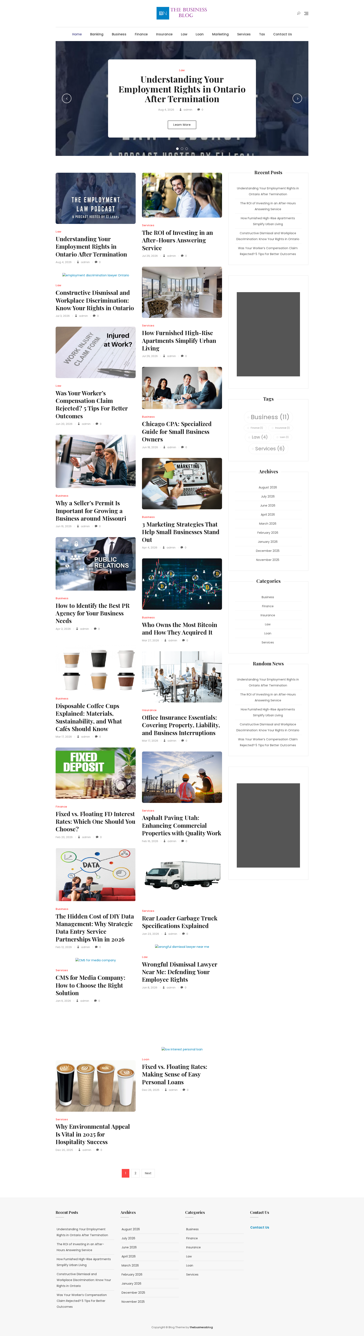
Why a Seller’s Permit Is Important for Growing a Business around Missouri (91, 510)
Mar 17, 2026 (64, 737)
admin (187, 110)
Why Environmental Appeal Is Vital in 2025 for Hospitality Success (93, 1134)
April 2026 (268, 514)
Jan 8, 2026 (149, 988)
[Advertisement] (269, 334)
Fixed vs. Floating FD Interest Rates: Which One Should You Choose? (95, 821)
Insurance (164, 34)
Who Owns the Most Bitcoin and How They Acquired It (179, 628)
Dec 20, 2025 (64, 1150)
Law (184, 34)
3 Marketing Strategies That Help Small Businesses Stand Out (180, 531)
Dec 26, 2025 (150, 1090)
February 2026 (267, 533)
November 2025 (267, 560)
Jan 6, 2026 (63, 1001)
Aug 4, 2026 (166, 110)
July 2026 (268, 496)
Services (244, 34)
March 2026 (267, 524)
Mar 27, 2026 (150, 640)
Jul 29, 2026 (150, 256)
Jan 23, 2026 (150, 934)
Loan (200, 34)
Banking (96, 34)
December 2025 (268, 551)
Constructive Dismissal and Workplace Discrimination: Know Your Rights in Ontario (95, 300)
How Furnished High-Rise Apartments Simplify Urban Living (179, 340)
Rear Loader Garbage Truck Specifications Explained (179, 921)
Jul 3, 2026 (63, 316)
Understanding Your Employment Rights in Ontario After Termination (182, 88)
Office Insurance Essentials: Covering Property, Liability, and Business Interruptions (181, 725)
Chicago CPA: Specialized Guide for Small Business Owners (177, 431)
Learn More (182, 125)
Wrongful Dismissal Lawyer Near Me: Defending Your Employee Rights (179, 971)
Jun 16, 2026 (64, 526)
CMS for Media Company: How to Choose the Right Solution (90, 985)
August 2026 (268, 487)
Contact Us (282, 34)
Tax (262, 34)
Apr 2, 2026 (63, 629)
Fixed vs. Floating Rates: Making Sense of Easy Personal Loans (174, 1074)
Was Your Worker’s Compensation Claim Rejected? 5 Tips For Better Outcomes (92, 404)
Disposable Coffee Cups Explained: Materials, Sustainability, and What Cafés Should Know (89, 717)
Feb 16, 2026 (150, 841)
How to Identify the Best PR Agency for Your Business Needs (93, 613)
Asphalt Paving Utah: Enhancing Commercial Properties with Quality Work (181, 825)
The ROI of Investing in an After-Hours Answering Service (177, 240)
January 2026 (268, 542)
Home (77, 34)
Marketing (220, 34)
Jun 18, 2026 (150, 447)
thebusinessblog (201, 1327)
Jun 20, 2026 (64, 424)
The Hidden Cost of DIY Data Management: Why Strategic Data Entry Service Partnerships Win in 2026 (95, 927)
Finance (141, 34)
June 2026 (267, 505)
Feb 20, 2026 (64, 837)
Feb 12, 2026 (64, 947)
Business (119, 34)
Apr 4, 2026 (149, 548)
